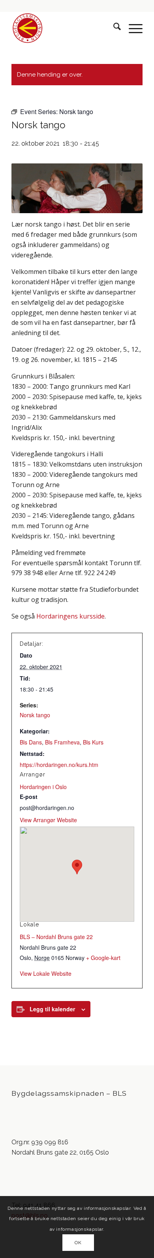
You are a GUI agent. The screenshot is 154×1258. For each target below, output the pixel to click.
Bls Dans (31, 742)
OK (78, 1242)
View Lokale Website (45, 973)
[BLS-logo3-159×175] (63, 28)
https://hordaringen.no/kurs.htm (59, 765)
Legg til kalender (52, 1009)
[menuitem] (113, 28)
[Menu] (132, 28)
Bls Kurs (93, 742)
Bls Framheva (62, 742)
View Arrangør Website (48, 820)
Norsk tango (35, 715)
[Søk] (113, 28)
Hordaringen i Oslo (43, 787)
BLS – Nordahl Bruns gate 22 (56, 937)
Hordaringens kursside (70, 616)
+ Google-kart (103, 958)
